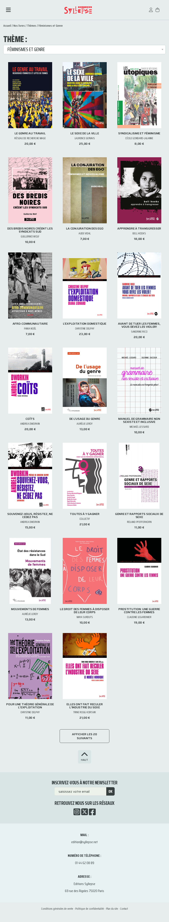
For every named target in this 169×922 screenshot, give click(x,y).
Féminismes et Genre (51, 25)
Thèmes (31, 25)
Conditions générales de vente (57, 908)
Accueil (7, 25)
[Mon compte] (151, 12)
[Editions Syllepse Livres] (78, 10)
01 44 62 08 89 (84, 863)
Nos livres (19, 25)
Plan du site (112, 908)
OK (110, 791)
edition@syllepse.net (84, 842)
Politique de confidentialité (89, 908)
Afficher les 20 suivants (84, 736)
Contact (124, 908)
